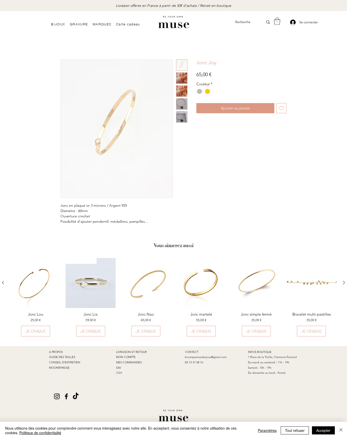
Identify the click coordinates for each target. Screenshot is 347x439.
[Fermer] (341, 430)
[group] (173, 297)
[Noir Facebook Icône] (66, 396)
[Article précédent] (3, 283)
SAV (118, 367)
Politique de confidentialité (40, 432)
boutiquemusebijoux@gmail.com (206, 357)
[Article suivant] (344, 283)
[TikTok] (76, 396)
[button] (277, 21)
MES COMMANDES (129, 362)
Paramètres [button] (267, 430)
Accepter (323, 430)
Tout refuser (295, 430)
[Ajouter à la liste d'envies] (281, 108)
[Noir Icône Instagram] (57, 396)
